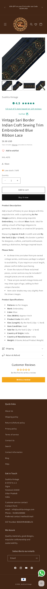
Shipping (14, 145)
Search (8, 446)
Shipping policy (11, 417)
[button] (5, 24)
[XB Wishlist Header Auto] (35, 24)
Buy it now (23, 197)
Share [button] (7, 164)
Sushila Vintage (26, 584)
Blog (7, 458)
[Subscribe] (36, 558)
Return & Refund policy (15, 423)
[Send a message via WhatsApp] (41, 573)
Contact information (13, 452)
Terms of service (12, 434)
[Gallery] (23, 64)
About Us (9, 411)
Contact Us (9, 440)
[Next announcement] (42, 7)
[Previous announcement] (5, 7)
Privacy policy (11, 429)
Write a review (23, 379)
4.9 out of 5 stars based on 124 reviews (23, 108)
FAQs (7, 464)
